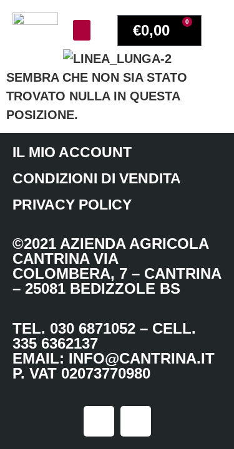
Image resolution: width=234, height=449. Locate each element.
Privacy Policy (72, 204)
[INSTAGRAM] (99, 421)
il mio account (72, 152)
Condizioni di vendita (96, 178)
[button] (81, 30)
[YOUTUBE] (135, 421)
